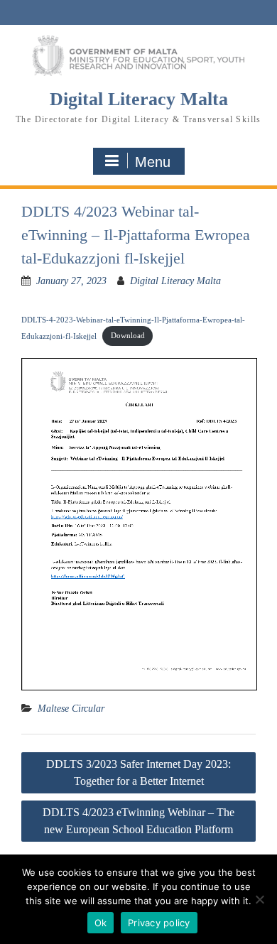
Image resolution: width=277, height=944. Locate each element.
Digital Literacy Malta (139, 99)
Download (128, 335)
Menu (152, 162)
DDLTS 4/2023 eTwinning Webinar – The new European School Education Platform (138, 820)
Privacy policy (159, 922)
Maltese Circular (71, 708)
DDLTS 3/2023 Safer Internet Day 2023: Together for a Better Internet (138, 772)
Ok (100, 922)
